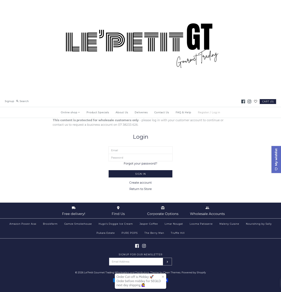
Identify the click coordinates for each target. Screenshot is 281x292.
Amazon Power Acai (22, 223)
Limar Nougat (174, 223)
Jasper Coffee (149, 223)
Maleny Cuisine (229, 223)
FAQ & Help (183, 112)
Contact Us (161, 112)
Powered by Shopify (193, 272)
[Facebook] (243, 101)
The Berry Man (154, 232)
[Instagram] (249, 101)
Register (203, 112)
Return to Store (140, 189)
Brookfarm (50, 223)
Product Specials (98, 112)
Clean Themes (171, 272)
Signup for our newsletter (140, 254)
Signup (9, 101)
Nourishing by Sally (259, 223)
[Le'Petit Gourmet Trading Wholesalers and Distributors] (140, 5)
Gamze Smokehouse (78, 223)
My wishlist (276, 157)
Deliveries (141, 112)
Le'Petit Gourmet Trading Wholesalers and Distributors (116, 272)
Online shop (70, 112)
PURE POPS (129, 232)
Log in (216, 112)
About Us (122, 112)
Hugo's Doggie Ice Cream (116, 223)
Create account (140, 182)
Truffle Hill (178, 232)
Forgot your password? (140, 163)
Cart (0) (268, 101)
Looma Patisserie (201, 223)
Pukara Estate (105, 232)
